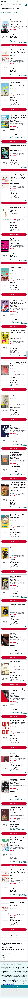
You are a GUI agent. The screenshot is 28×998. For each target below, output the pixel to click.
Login (22, 1)
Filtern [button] (4, 16)
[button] (23, 42)
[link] (25, 12)
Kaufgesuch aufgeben (7, 953)
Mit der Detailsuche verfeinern (10, 12)
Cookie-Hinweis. (8, 981)
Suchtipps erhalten (6, 957)
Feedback (26, 354)
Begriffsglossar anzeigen (8, 959)
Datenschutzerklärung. (9, 984)
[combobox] (16, 5)
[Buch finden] (26, 5)
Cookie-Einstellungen (11, 979)
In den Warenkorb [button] (14, 45)
